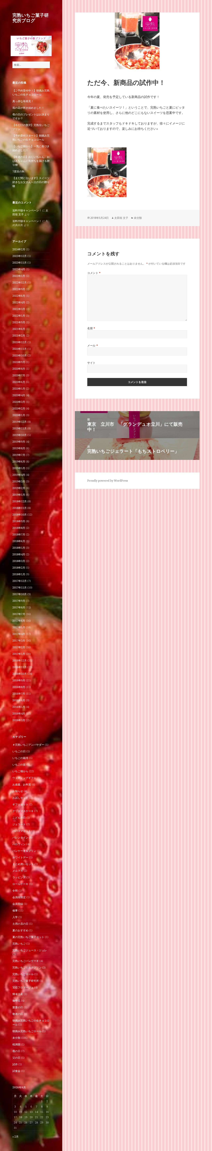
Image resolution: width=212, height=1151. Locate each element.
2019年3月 (18, 481)
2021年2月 (18, 335)
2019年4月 (18, 475)
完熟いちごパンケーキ (25, 961)
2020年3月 (18, 402)
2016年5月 (18, 707)
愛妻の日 (17, 1007)
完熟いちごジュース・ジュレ (29, 950)
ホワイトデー (20, 857)
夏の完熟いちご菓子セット (28, 937)
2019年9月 (18, 441)
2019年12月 (19, 422)
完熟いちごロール (23, 974)
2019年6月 (18, 461)
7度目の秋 (18, 171)
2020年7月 (18, 375)
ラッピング (19, 877)
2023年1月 (18, 276)
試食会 (16, 1071)
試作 (15, 1064)
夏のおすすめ (20, 930)
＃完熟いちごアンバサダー (28, 745)
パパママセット (21, 831)
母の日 (16, 1051)
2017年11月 (19, 587)
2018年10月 (19, 514)
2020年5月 (18, 388)
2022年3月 (18, 309)
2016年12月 (19, 660)
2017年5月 (18, 627)
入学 (15, 917)
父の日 (16, 1057)
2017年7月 (18, 614)
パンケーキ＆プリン (24, 851)
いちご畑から (20, 771)
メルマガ (17, 870)
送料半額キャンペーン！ (27, 210)
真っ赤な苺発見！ (23, 101)
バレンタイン (20, 837)
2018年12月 (19, 501)
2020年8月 (18, 369)
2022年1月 (18, 315)
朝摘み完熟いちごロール (27, 1031)
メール (92, 345)
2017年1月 (18, 654)
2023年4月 (18, 269)
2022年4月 (18, 302)
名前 (91, 328)
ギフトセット (20, 804)
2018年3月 (18, 561)
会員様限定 (19, 897)
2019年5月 (18, 468)
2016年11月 (19, 667)
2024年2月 (18, 249)
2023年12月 (19, 256)
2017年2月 (18, 647)
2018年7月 (18, 534)
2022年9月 (18, 289)
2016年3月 (18, 720)
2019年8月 (18, 448)
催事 (15, 910)
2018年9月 (18, 521)
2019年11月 (19, 428)
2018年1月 (18, 574)
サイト (91, 363)
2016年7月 (18, 693)
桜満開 (16, 1044)
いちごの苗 (19, 764)
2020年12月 (19, 342)
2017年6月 (18, 620)
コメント (94, 273)
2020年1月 (18, 415)
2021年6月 (18, 329)
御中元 (16, 1000)
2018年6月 (18, 541)
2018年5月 (18, 548)
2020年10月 (19, 355)
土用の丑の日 (20, 924)
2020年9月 (18, 362)
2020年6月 (18, 382)
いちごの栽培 (20, 758)
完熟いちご (19, 943)
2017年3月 (18, 640)
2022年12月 (19, 282)
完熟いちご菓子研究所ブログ (30, 17)
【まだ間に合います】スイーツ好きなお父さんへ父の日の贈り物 (31, 182)
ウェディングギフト (24, 778)
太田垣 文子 (121, 218)
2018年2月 (18, 567)
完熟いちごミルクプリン (27, 967)
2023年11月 (19, 262)
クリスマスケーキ (23, 811)
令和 (15, 890)
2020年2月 (18, 408)
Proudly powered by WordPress (107, 480)
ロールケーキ (20, 884)
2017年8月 (18, 607)
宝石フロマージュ (23, 987)
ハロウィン (19, 844)
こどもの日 (19, 817)
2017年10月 (19, 594)
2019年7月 (18, 455)
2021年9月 (18, 322)
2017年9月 (18, 601)
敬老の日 (17, 1014)
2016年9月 (18, 680)
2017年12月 (19, 581)
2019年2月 (18, 488)
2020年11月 (19, 349)
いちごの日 (19, 751)
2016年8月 (18, 687)
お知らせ (17, 791)
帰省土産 (17, 994)
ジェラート (19, 824)
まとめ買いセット (23, 864)
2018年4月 (18, 554)
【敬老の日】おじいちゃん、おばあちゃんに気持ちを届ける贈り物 (31, 161)
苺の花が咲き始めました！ (28, 108)
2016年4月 (18, 713)
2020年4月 (18, 395)
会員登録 (17, 904)
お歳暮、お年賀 (21, 784)
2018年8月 (18, 528)
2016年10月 (19, 674)
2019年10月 (19, 435)
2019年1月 (18, 495)
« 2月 (15, 1136)
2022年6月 (18, 296)
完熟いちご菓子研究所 (25, 981)
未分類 (16, 1038)
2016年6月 (18, 700)
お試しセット (20, 798)
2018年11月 (19, 508)
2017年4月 (18, 634)
